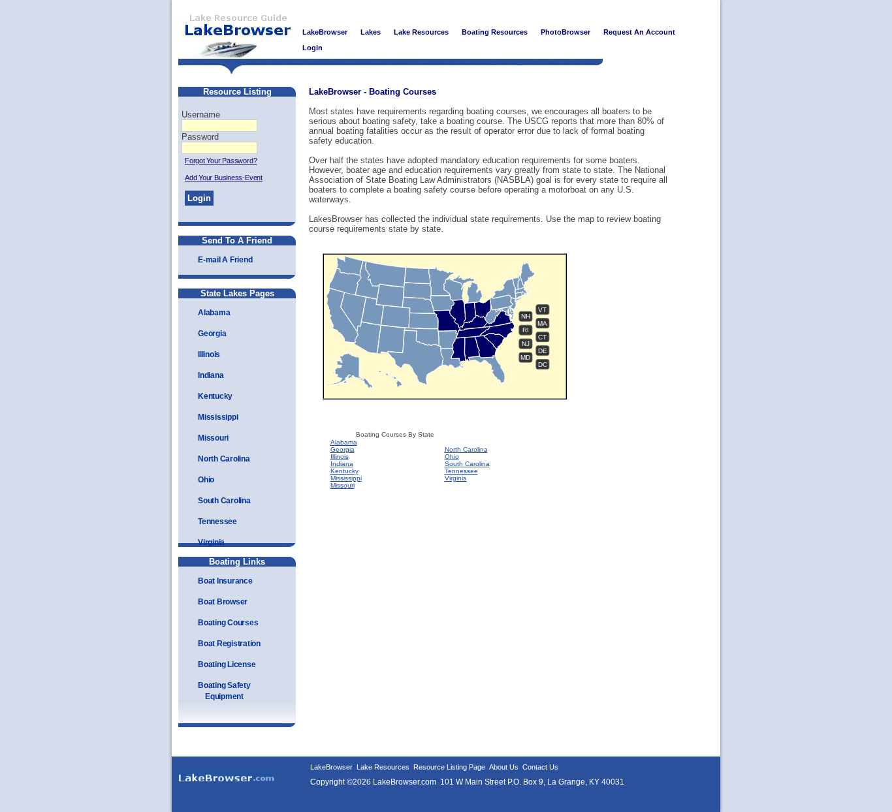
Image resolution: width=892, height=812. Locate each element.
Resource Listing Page (449, 767)
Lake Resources (383, 767)
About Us (503, 767)
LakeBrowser (234, 32)
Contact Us (540, 767)
